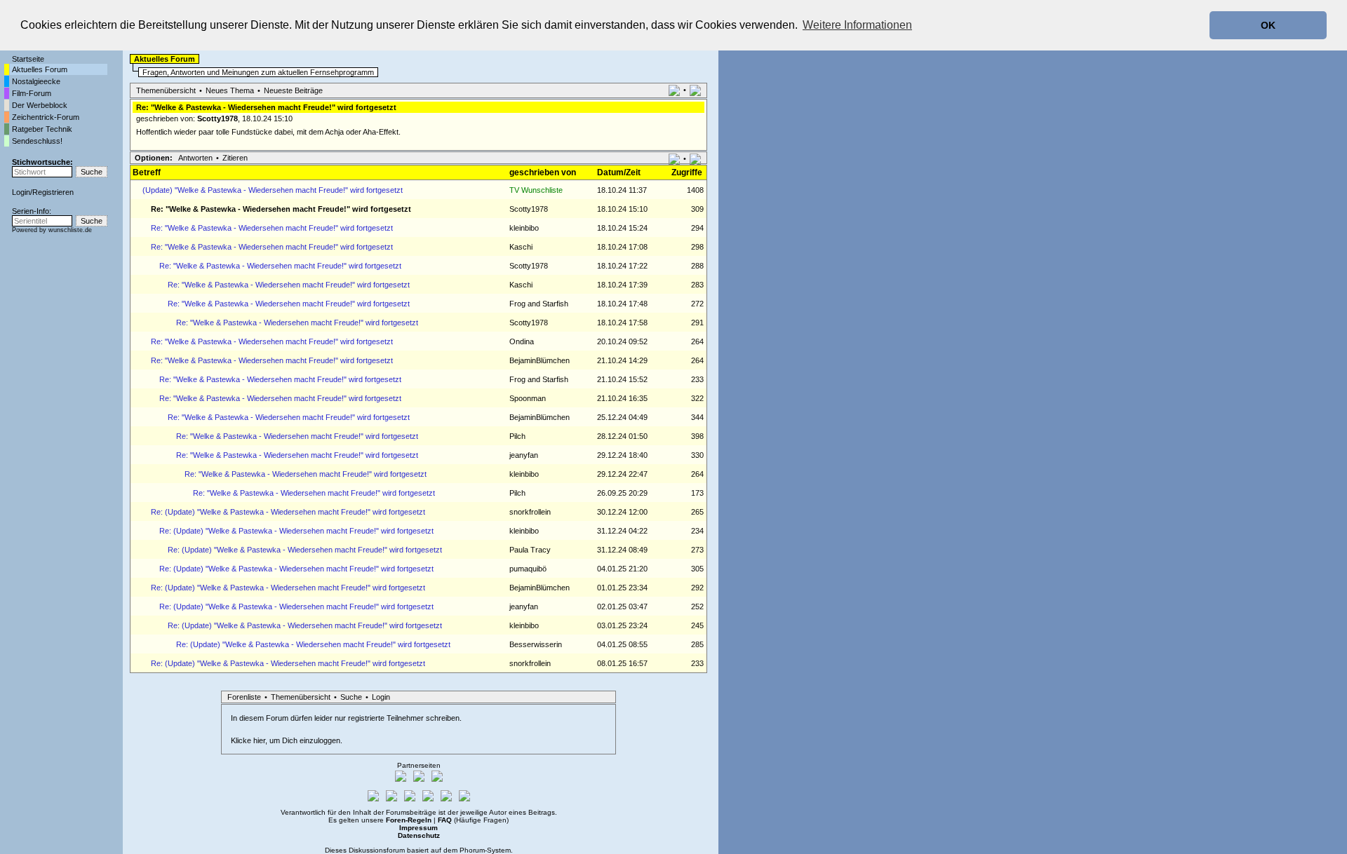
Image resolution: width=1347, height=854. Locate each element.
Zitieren (235, 158)
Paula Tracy (530, 549)
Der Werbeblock (39, 105)
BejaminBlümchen (539, 360)
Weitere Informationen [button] (857, 25)
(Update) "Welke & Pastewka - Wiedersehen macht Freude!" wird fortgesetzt (272, 190)
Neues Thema (230, 90)
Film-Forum (31, 93)
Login (21, 192)
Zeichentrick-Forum (45, 117)
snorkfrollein (530, 512)
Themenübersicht (166, 90)
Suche (351, 697)
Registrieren (53, 192)
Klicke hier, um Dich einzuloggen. (286, 740)
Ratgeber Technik (42, 129)
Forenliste (244, 697)
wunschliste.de (70, 229)
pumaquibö (528, 568)
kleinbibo (524, 228)
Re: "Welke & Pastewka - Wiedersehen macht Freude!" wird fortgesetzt (272, 228)
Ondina (521, 341)
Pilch (517, 436)
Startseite (28, 59)
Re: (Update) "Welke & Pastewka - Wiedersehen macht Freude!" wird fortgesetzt (288, 512)
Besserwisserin (535, 644)
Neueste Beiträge (293, 90)
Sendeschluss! (37, 141)
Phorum (472, 850)
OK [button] (1268, 25)
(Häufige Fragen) (473, 820)
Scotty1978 (217, 118)
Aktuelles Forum (39, 69)
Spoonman (527, 398)
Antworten (195, 158)
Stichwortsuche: (42, 162)
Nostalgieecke (36, 81)
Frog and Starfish (538, 303)
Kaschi (520, 247)
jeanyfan (523, 455)
